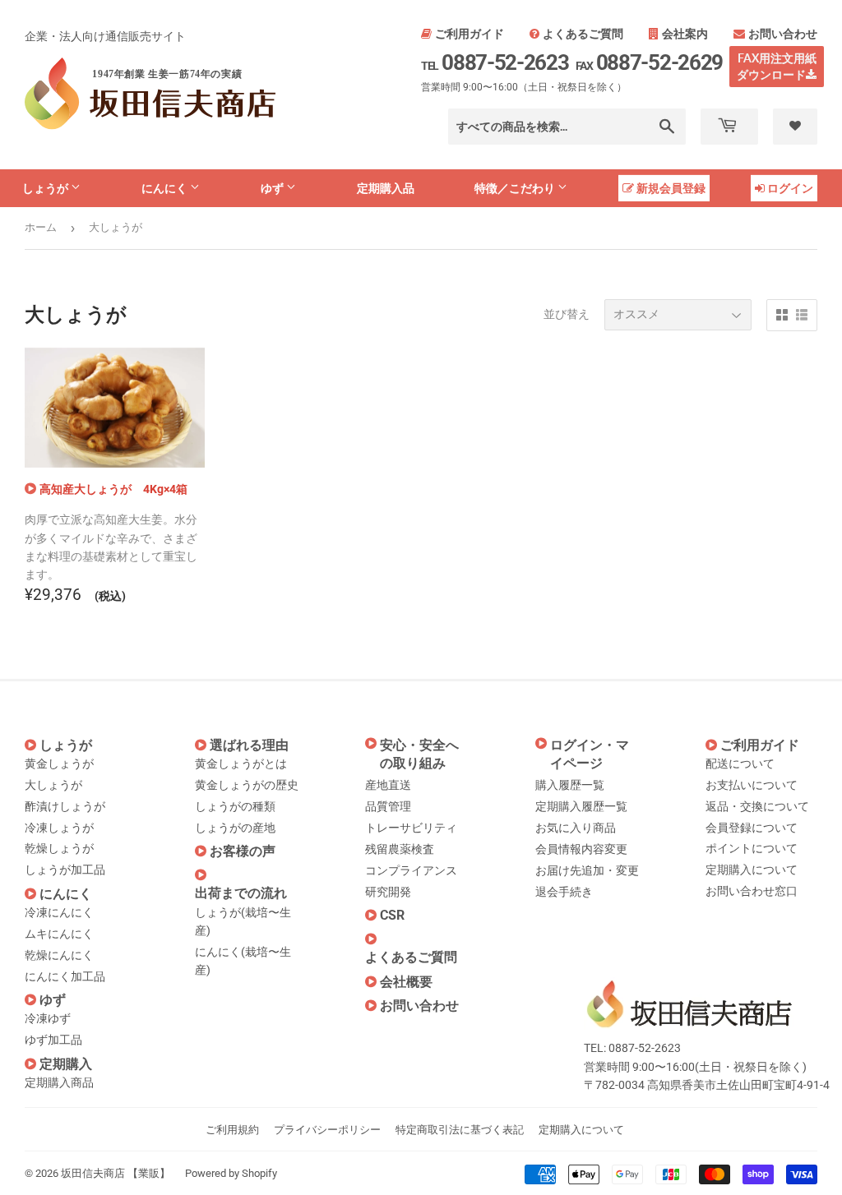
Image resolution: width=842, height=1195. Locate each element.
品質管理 (388, 806)
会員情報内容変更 (581, 849)
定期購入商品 (59, 1082)
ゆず (273, 188)
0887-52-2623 (495, 62)
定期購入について (752, 869)
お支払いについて (752, 784)
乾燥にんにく (59, 955)
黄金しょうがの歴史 (246, 784)
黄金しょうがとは (241, 763)
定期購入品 (385, 188)
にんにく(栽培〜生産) (243, 960)
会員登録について (752, 827)
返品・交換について (757, 806)
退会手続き (564, 891)
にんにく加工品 (65, 976)
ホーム (41, 227)
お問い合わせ (782, 33)
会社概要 (406, 982)
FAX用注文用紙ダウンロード (777, 66)
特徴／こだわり (515, 188)
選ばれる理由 (249, 745)
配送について (740, 763)
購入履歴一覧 (569, 784)
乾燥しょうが (59, 848)
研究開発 (388, 891)
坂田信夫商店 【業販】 (115, 1173)
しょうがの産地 (235, 827)
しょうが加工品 (65, 869)
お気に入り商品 (575, 827)
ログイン (790, 188)
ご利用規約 (232, 1129)
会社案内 (685, 33)
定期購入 (65, 1064)
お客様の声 (242, 851)
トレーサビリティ (411, 827)
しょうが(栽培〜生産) (243, 921)
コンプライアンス (411, 870)
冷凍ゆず (48, 1018)
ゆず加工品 (53, 1039)
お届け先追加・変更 (587, 870)
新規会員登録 (671, 188)
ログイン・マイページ (589, 754)
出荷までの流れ (241, 893)
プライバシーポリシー (327, 1129)
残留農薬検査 (399, 849)
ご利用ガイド (469, 33)
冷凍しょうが (59, 827)
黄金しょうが (59, 763)
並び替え (567, 314)
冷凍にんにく (59, 912)
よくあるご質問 (583, 33)
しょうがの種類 (235, 806)
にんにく (165, 188)
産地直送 (388, 784)
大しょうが (53, 784)
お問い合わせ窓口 (752, 890)
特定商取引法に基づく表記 (460, 1129)
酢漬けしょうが (65, 806)
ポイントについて (752, 848)
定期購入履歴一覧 (581, 806)
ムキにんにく (59, 933)
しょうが (46, 188)
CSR (392, 915)
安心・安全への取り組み (419, 754)
